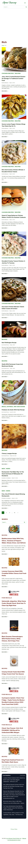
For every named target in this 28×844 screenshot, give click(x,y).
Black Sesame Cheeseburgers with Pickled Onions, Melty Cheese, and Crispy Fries (12, 639)
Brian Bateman (5, 82)
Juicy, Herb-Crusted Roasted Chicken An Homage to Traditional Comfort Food (13, 78)
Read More (5, 91)
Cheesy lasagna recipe (9, 453)
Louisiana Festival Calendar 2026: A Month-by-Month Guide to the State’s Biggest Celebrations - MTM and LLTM (14, 779)
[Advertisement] (14, 23)
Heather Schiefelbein (7, 478)
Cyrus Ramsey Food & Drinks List (13, 838)
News (8, 468)
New (3, 468)
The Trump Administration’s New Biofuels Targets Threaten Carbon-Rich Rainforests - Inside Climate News (13, 808)
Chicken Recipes (8, 73)
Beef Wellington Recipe (9, 342)
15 (14, 512)
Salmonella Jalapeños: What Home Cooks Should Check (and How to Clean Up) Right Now (14, 603)
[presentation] (14, 59)
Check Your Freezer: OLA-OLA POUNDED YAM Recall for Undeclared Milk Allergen (12, 730)
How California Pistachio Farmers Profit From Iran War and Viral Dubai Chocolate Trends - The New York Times (13, 786)
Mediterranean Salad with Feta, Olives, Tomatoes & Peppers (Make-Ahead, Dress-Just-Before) (14, 541)
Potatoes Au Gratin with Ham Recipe (13, 410)
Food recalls (7, 598)
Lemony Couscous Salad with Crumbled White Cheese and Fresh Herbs (14, 573)
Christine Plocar (6, 344)
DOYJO (8, 817)
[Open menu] (25, 3)
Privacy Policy (14, 829)
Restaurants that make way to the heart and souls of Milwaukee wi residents (13, 473)
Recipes (18, 73)
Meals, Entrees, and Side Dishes (13, 406)
